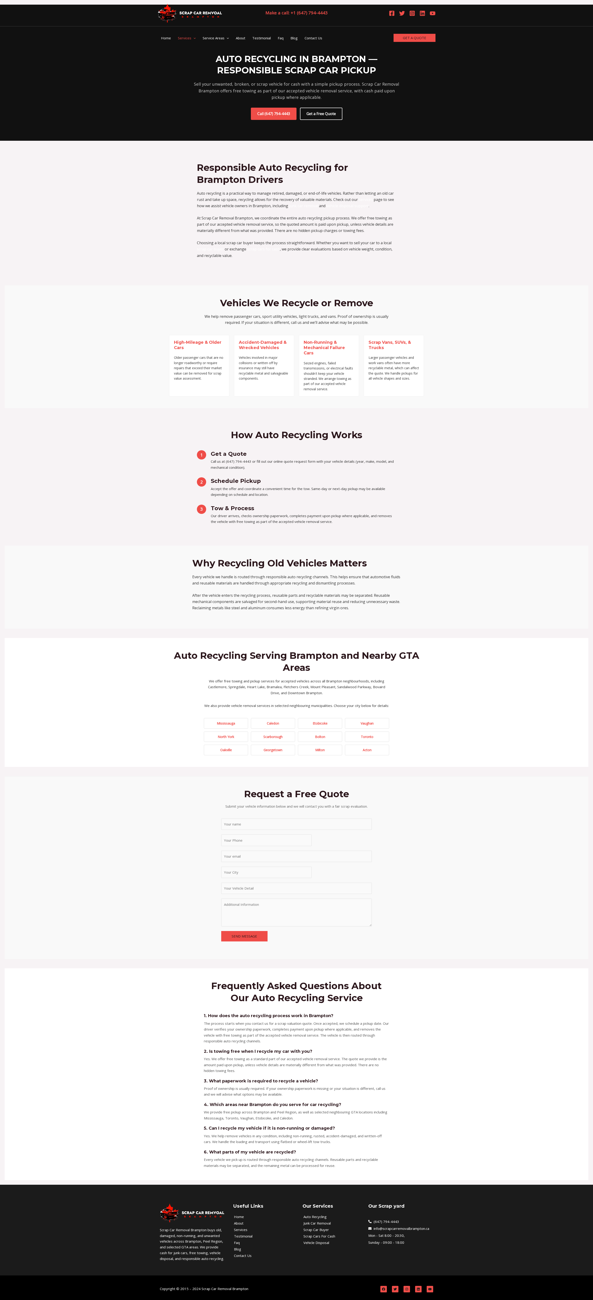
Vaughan (367, 723)
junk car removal (303, 205)
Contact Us (243, 1255)
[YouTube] (432, 13)
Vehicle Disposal (316, 1242)
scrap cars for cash (263, 249)
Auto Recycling (315, 1216)
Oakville (226, 750)
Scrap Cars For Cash (319, 1236)
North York (226, 736)
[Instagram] (412, 13)
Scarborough (273, 736)
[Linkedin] (422, 13)
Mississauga (226, 723)
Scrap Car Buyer (316, 1229)
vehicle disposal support (347, 205)
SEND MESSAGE (244, 936)
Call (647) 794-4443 (273, 113)
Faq (237, 1242)
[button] (193, 38)
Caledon (273, 723)
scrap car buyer (210, 249)
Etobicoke (320, 723)
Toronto (367, 736)
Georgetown (273, 750)
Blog (237, 1249)
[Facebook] (392, 13)
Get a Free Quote (321, 113)
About (238, 1223)
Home (239, 1216)
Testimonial (243, 1236)
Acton (367, 750)
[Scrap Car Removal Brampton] (190, 12)
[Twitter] (402, 13)
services (366, 199)
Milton (320, 750)
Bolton (320, 736)
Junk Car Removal (317, 1223)
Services (240, 1229)
